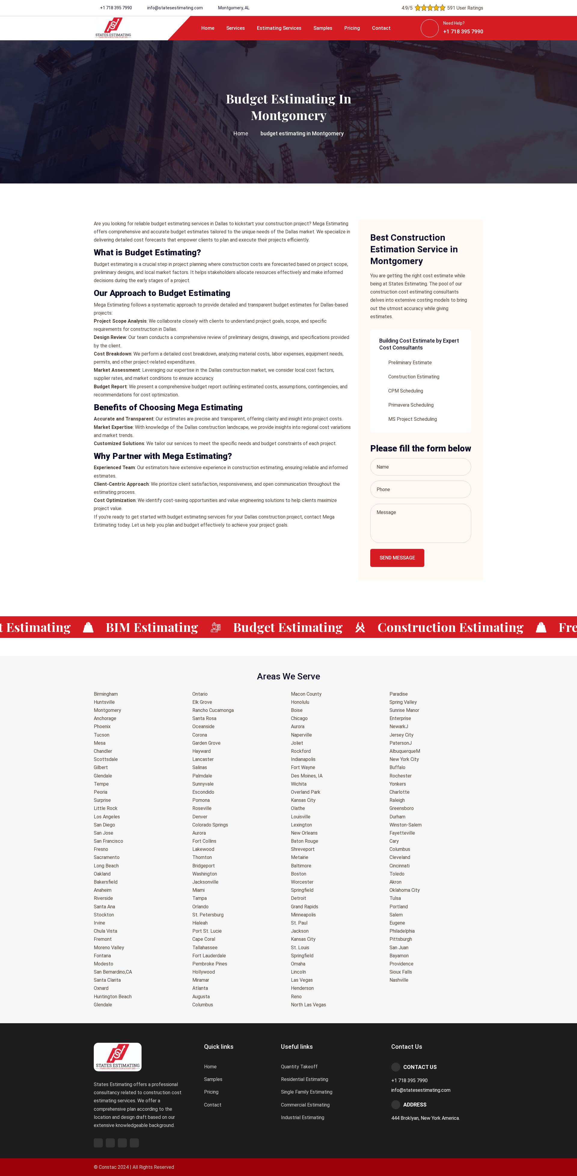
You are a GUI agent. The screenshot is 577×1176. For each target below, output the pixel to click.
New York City (404, 759)
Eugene (397, 923)
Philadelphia (402, 931)
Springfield (302, 890)
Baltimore (301, 866)
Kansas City (303, 800)
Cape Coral (203, 939)
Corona (199, 735)
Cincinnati (399, 866)
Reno (296, 996)
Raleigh (397, 800)
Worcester (302, 882)
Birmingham (106, 694)
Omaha (298, 964)
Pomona (201, 800)
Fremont (103, 939)
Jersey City (401, 735)
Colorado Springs (210, 825)
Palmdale (202, 776)
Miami (198, 890)
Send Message (397, 558)
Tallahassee (205, 947)
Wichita (299, 784)
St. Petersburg (208, 915)
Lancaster (203, 759)
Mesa (99, 743)
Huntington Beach (113, 996)
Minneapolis (303, 915)
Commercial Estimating (305, 1105)
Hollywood (203, 972)
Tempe (101, 784)
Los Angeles (107, 817)
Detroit (298, 898)
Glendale (103, 776)
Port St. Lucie (207, 931)
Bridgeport (203, 866)
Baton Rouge (304, 841)
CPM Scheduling (405, 391)
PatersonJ (400, 743)
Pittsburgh (400, 939)
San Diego (104, 825)
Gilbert (101, 767)
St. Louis (300, 947)
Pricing (352, 28)
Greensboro (401, 808)
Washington (204, 874)
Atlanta (200, 988)
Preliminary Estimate (410, 362)
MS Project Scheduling (412, 419)
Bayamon (399, 956)
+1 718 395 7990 (116, 7)
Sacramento (107, 857)
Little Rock (106, 808)
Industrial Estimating (302, 1117)
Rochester (400, 776)
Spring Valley (403, 702)
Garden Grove (206, 743)
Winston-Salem (405, 825)
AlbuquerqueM (404, 751)
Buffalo (397, 767)
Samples (322, 28)
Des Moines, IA (306, 776)
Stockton (104, 915)
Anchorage (105, 718)
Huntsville (104, 702)
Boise (297, 710)
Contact (381, 28)
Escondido (203, 792)
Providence (401, 964)
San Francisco (108, 841)
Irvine (99, 923)
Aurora (199, 833)
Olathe (298, 808)
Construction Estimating (413, 377)
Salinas (199, 767)
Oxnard (101, 988)
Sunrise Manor (404, 710)
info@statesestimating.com (175, 7)
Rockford (301, 751)
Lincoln (298, 972)
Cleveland (399, 857)
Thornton (202, 857)
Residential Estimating (304, 1079)
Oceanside (203, 726)
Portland (398, 907)
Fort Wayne (303, 767)
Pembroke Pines (209, 964)
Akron (395, 882)
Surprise (102, 800)
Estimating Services (279, 28)
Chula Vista (105, 931)
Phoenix (102, 726)
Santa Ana (104, 907)
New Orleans (304, 833)
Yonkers (397, 784)
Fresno (101, 849)
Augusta (201, 996)
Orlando (200, 907)
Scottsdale (106, 759)
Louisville (300, 817)
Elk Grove (202, 702)
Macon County (306, 694)
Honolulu (300, 702)
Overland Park (305, 792)
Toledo (397, 874)
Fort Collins (204, 841)
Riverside (103, 898)
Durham (397, 817)
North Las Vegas (308, 1005)
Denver (199, 817)
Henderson (302, 988)
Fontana (102, 956)
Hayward (201, 751)
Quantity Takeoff (299, 1067)
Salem (396, 915)
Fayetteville (402, 833)
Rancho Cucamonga (213, 710)
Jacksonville (205, 882)
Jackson (300, 931)
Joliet (297, 743)
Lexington (301, 825)
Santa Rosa (204, 718)
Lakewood (203, 849)
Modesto (103, 964)
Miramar (200, 980)
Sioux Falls (400, 972)
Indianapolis (303, 759)
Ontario (200, 694)
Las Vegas (302, 980)
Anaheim (102, 890)
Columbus (202, 1005)
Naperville (301, 735)
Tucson (101, 735)
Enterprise (400, 718)
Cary (394, 841)
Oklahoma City (404, 890)
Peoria (100, 792)
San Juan (398, 947)
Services (235, 28)
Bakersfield (106, 882)
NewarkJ (398, 726)
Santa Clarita (107, 980)
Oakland (102, 874)
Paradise (398, 694)
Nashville (398, 980)
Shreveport (303, 849)
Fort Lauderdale (209, 956)
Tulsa (395, 898)
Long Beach (106, 866)
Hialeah (200, 923)
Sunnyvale (203, 784)
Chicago (299, 718)
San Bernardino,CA (113, 972)
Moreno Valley (109, 947)
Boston (298, 874)
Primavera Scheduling (411, 405)
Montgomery (107, 710)
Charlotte (399, 792)
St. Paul (299, 923)
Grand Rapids (304, 907)
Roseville (202, 808)
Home (207, 28)
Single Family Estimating (306, 1092)
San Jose (103, 833)
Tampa (199, 898)
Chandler (103, 751)
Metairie (299, 857)
